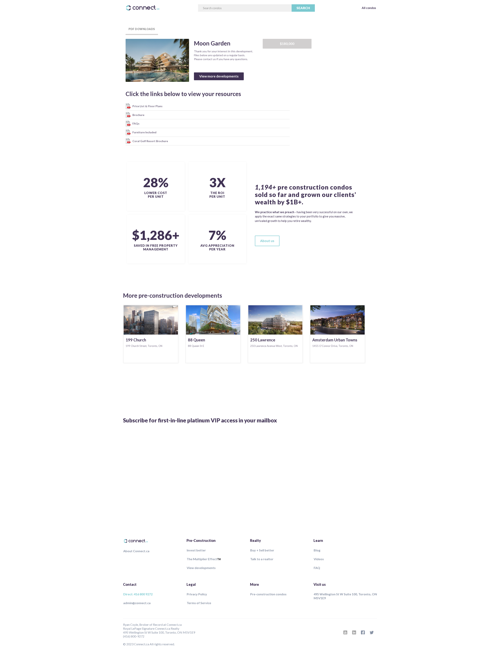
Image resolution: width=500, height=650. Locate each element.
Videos (319, 559)
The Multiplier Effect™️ (204, 559)
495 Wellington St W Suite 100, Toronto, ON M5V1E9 (345, 596)
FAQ (317, 568)
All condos (369, 8)
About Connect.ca (136, 551)
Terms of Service (199, 603)
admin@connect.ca (137, 603)
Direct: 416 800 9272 (138, 594)
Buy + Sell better (262, 550)
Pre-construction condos (268, 594)
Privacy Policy (197, 594)
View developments (201, 568)
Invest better (196, 550)
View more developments (218, 76)
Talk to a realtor (261, 559)
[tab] (142, 29)
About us (267, 241)
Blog (317, 550)
